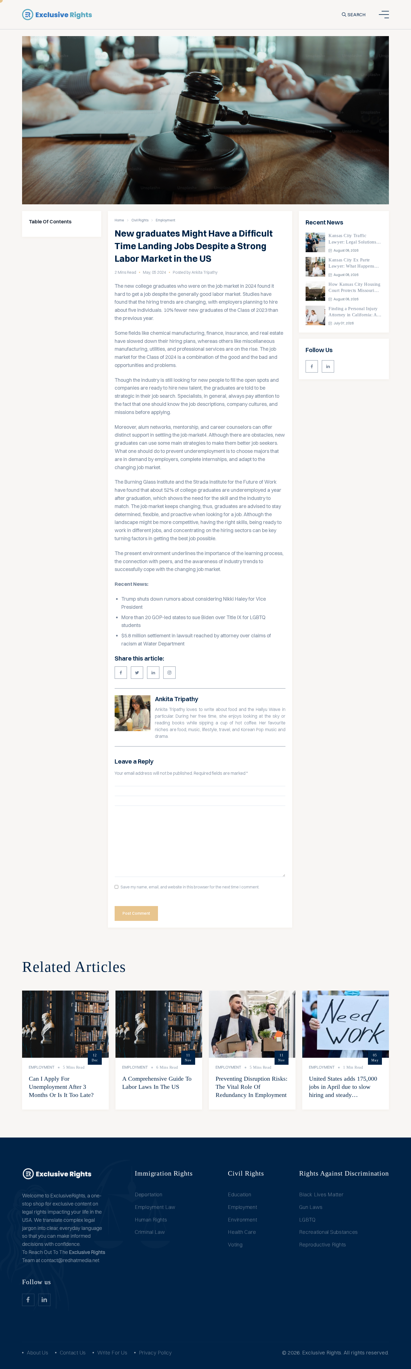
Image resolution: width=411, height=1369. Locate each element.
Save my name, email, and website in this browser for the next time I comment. (190, 887)
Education (239, 1194)
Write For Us (112, 1352)
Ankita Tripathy (176, 699)
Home (119, 220)
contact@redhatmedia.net (70, 1260)
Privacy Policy (155, 1352)
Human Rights (151, 1219)
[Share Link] (121, 672)
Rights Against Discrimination (344, 1173)
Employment (165, 220)
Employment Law (155, 1207)
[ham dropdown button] (384, 14)
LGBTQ (307, 1219)
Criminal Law (150, 1232)
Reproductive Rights (322, 1244)
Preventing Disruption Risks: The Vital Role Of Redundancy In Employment (251, 1086)
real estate (271, 333)
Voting (235, 1244)
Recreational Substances (328, 1232)
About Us (37, 1352)
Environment (242, 1219)
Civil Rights (139, 220)
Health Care (242, 1232)
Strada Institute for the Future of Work (235, 482)
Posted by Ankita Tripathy (195, 272)
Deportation (148, 1194)
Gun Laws (310, 1207)
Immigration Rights (164, 1173)
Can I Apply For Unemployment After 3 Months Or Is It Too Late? (61, 1086)
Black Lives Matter (321, 1194)
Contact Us (73, 1352)
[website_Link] (312, 366)
